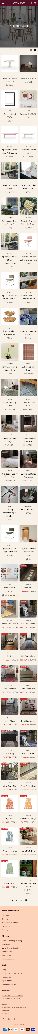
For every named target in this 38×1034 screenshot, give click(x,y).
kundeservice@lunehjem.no (14, 1007)
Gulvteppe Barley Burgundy (28, 475)
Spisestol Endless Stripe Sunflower (28, 222)
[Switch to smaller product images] (35, 50)
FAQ (4, 970)
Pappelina (28, 584)
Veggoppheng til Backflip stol (28, 550)
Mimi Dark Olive (10, 786)
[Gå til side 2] (30, 900)
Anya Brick (10, 818)
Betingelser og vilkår (10, 984)
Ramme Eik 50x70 (28, 114)
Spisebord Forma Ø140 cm (9, 80)
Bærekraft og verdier (10, 923)
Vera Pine (28, 588)
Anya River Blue (10, 851)
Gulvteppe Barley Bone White (9, 475)
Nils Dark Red (10, 689)
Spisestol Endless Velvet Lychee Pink (28, 258)
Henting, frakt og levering (12, 941)
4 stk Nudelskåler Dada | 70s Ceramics (28, 886)
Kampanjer (6, 955)
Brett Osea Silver (28, 509)
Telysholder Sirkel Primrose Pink (28, 187)
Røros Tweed (28, 328)
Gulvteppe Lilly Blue (28, 404)
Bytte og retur (7, 981)
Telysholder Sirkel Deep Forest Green (9, 222)
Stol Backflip (9, 588)
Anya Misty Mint (28, 851)
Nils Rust (10, 656)
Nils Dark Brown (28, 624)
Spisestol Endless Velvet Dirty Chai (9, 297)
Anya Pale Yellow (28, 786)
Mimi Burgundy (28, 721)
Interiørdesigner (8, 959)
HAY (28, 545)
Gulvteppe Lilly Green (9, 404)
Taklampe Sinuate (28, 78)
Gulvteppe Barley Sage (9, 440)
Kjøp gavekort (7, 952)
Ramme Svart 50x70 (10, 115)
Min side (5, 915)
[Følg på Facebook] (3, 1019)
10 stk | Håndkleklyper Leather (9, 512)
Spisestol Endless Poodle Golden (28, 297)
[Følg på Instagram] (9, 1019)
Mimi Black (10, 721)
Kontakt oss (6, 977)
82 (26, 900)
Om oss (5, 919)
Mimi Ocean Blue (28, 753)
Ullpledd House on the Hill (28, 333)
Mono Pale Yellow (10, 624)
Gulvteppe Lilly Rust (28, 368)
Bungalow (9, 328)
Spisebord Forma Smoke (9, 187)
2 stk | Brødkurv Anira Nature (10, 333)
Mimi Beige (10, 753)
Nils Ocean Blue (28, 656)
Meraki (10, 506)
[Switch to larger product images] (31, 50)
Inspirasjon (6, 926)
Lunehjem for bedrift (10, 948)
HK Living (9, 75)
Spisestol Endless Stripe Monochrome (9, 260)
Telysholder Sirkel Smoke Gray (9, 368)
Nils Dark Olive (28, 689)
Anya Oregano (9, 883)
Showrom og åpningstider (12, 973)
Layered (28, 363)
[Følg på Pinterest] (14, 1019)
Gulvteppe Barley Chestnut (28, 440)
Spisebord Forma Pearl (28, 151)
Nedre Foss (28, 182)
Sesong (5, 930)
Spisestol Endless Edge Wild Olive (9, 550)
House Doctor (28, 506)
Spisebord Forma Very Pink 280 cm (9, 151)
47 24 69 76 (6, 1013)
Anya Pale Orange (28, 818)
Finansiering (7, 944)
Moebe (28, 75)
